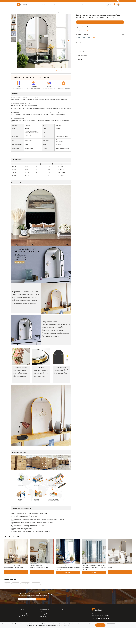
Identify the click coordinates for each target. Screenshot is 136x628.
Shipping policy (43, 611)
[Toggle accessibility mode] (118, 1)
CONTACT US (48, 9)
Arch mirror (7, 583)
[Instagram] (104, 618)
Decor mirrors (16, 583)
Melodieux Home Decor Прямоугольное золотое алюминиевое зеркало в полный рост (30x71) (40, 566)
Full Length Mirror (25, 583)
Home (18, 12)
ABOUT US (41, 9)
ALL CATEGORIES (21, 9)
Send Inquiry (100, 22)
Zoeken (81, 4)
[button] (20, 41)
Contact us (64, 615)
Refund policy (43, 617)
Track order (64, 613)
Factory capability (23, 615)
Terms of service (44, 615)
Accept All (100, 625)
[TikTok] (101, 618)
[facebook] (108, 618)
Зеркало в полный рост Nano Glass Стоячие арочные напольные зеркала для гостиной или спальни (15, 566)
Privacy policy (43, 613)
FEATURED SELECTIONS (31, 9)
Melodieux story (23, 613)
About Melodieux (23, 611)
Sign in (109, 4)
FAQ (62, 611)
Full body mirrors (36, 583)
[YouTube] (99, 618)
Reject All (111, 625)
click (61, 625)
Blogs (20, 617)
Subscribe (40, 599)
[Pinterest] (106, 618)
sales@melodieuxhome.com (100, 613)
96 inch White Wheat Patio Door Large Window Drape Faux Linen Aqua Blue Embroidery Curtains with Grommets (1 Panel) (93, 566)
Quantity (78, 42)
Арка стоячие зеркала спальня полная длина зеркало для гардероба (120, 566)
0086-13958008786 (98, 615)
